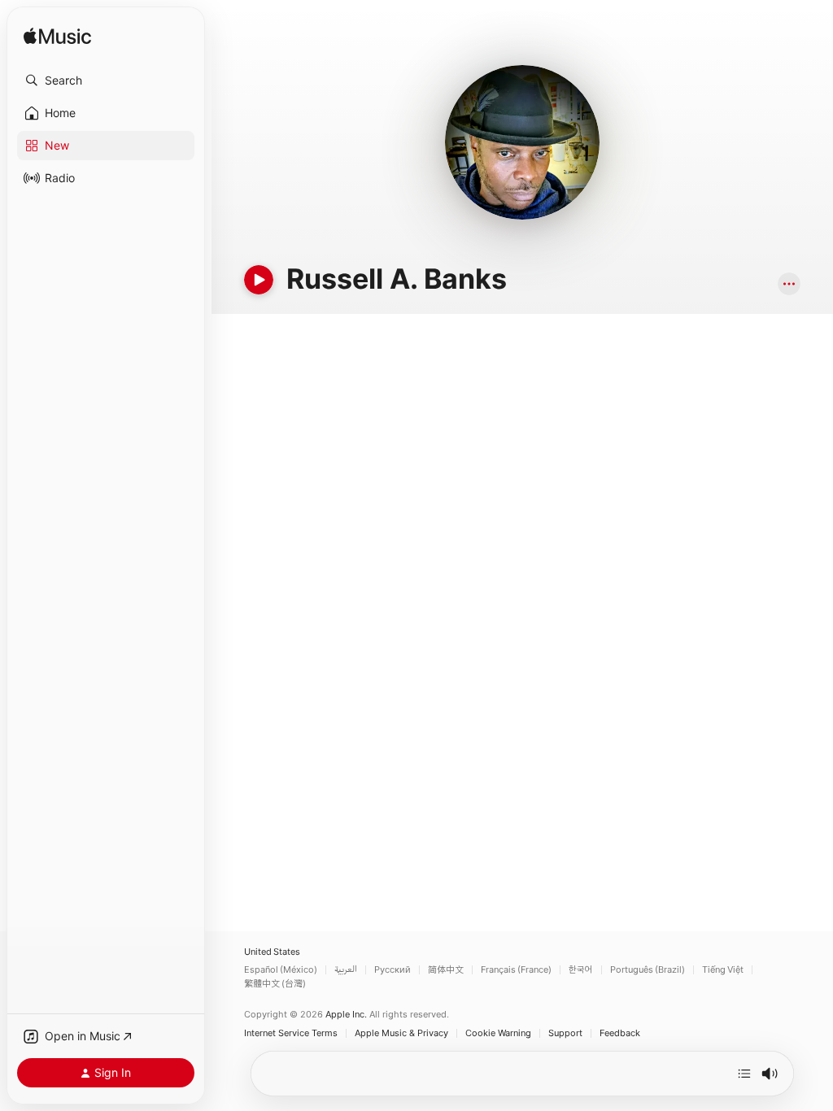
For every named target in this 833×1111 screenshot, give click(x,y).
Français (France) (516, 969)
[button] (106, 80)
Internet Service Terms (291, 1033)
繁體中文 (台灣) (275, 983)
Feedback (620, 1033)
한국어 (581, 969)
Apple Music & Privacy (401, 1033)
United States (272, 952)
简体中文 (446, 969)
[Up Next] (744, 1073)
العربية (345, 969)
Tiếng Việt (723, 969)
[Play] (258, 279)
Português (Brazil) (647, 969)
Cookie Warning (498, 1033)
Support (565, 1033)
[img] (57, 37)
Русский (392, 969)
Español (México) (280, 969)
